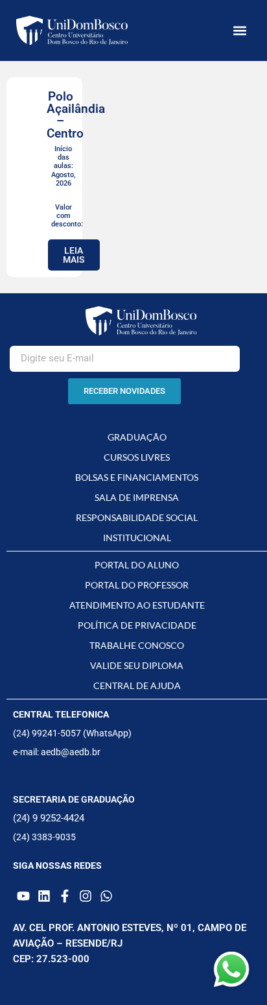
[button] (240, 31)
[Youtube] (23, 896)
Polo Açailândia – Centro (76, 115)
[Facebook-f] (64, 896)
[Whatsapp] (106, 896)
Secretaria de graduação (74, 799)
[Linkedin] (44, 896)
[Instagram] (85, 896)
